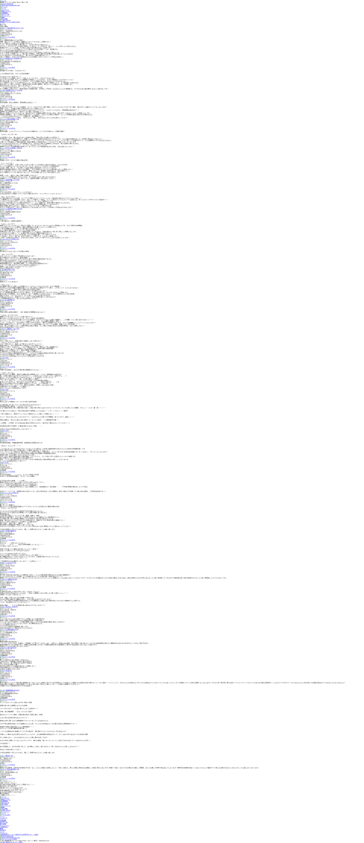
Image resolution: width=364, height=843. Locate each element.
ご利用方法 (4, 827)
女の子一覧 (4, 822)
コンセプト (4, 818)
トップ (2, 816)
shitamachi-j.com (44, 840)
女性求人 (3, 830)
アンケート (4, 833)
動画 (1, 828)
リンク (2, 831)
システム (3, 819)
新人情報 (3, 824)
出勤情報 (3, 821)
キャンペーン (4, 825)
